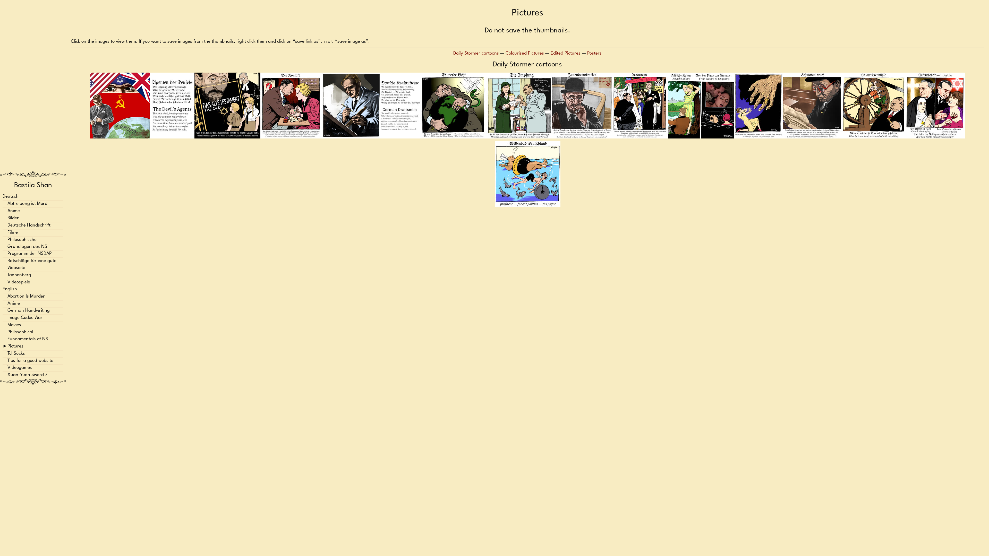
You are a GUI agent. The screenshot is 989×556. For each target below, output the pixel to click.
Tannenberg (19, 275)
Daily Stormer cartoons (476, 53)
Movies (14, 325)
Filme (12, 232)
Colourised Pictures (525, 53)
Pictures (15, 346)
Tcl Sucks (16, 353)
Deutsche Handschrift (28, 225)
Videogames (19, 368)
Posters (594, 53)
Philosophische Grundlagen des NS (27, 243)
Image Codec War (24, 318)
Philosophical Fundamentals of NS (27, 335)
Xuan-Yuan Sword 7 (27, 375)
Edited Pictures (566, 53)
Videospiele (18, 282)
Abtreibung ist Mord (27, 204)
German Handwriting (28, 311)
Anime (13, 211)
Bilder (13, 218)
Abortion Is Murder (26, 296)
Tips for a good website (30, 361)
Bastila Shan (33, 185)
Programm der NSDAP (29, 254)
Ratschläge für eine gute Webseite (31, 264)
